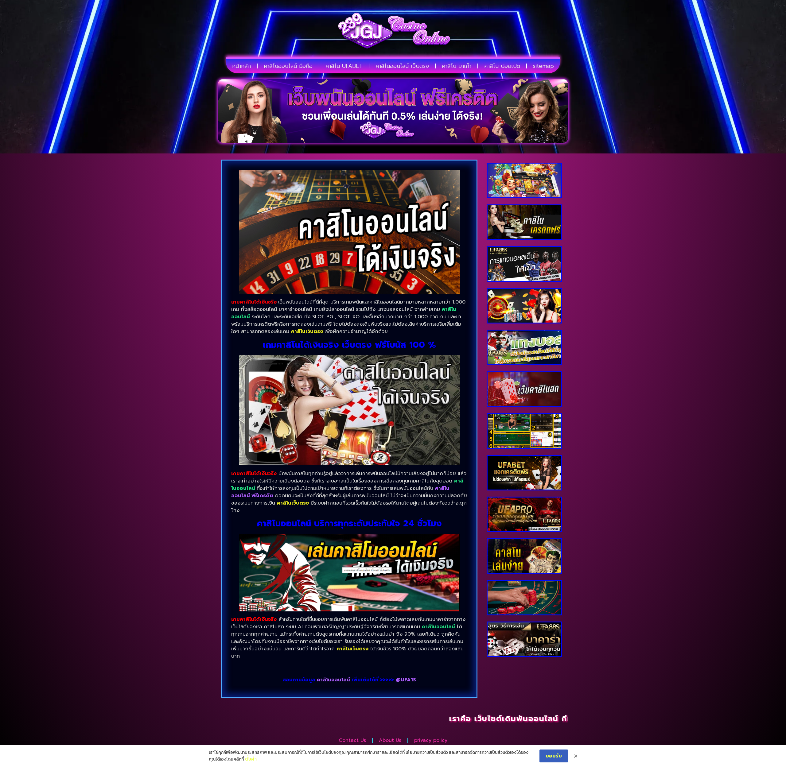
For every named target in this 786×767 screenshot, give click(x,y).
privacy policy (430, 740)
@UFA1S (406, 680)
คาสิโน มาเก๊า (456, 66)
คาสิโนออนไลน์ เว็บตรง (402, 66)
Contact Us (352, 740)
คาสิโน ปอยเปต (502, 66)
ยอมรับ (554, 755)
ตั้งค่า (251, 758)
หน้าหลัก (241, 66)
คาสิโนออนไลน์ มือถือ (288, 66)
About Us (390, 740)
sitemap (543, 66)
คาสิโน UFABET (344, 66)
